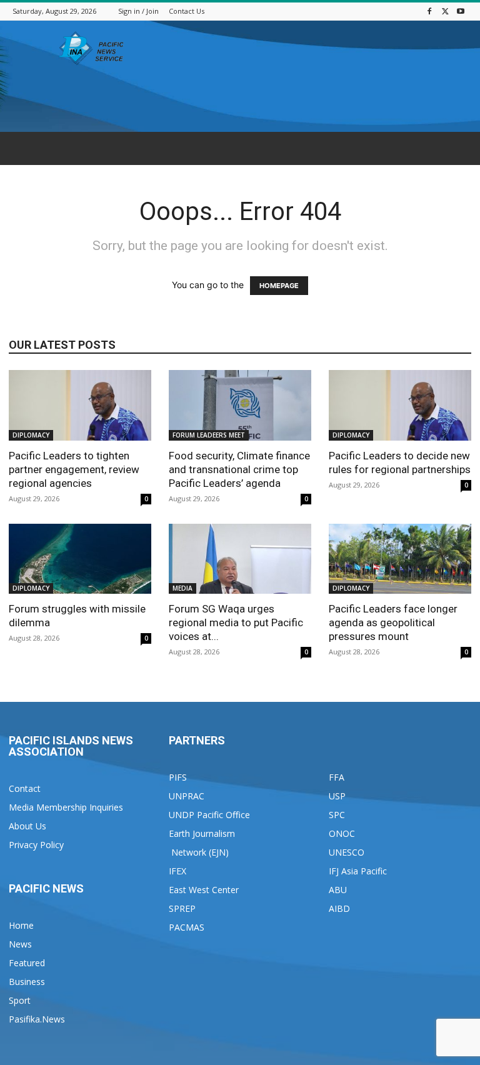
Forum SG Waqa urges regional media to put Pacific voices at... (236, 622)
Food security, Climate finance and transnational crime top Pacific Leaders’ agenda (239, 469)
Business (27, 982)
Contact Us (186, 11)
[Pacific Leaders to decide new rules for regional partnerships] (400, 405)
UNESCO (346, 852)
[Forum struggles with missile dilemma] (80, 559)
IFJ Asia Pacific (358, 871)
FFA (336, 777)
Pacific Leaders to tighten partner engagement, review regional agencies (74, 469)
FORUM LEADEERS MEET (208, 435)
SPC (337, 815)
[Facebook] (429, 10)
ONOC (342, 833)
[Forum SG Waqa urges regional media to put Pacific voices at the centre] (240, 559)
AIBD (339, 908)
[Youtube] (461, 10)
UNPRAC (186, 796)
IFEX (177, 871)
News (20, 944)
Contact (25, 788)
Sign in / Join (138, 11)
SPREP (182, 908)
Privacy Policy (36, 845)
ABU (338, 890)
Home (21, 925)
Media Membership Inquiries (66, 807)
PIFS (178, 777)
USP (337, 796)
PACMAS (186, 927)
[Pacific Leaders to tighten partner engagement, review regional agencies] (80, 405)
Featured (27, 963)
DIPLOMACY (30, 435)
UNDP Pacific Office (209, 815)
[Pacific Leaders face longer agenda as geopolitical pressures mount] (400, 559)
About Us (27, 826)
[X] (445, 10)
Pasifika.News (37, 1019)
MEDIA (182, 588)
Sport (20, 1000)
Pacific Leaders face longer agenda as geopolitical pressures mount (393, 622)
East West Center (204, 890)
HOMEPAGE (279, 285)
